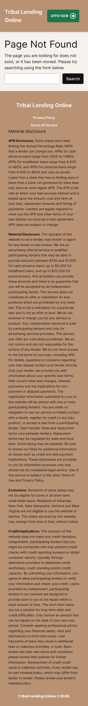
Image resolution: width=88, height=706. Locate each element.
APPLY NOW (59, 16)
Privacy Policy (44, 118)
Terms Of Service (44, 125)
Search (73, 78)
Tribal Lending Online (44, 105)
